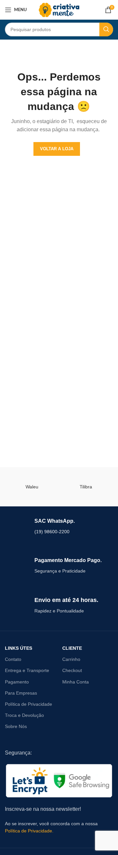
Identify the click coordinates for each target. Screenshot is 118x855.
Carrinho (71, 659)
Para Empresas (21, 693)
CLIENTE (72, 648)
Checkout (72, 670)
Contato (13, 659)
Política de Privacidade (28, 704)
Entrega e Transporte (27, 670)
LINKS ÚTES (18, 648)
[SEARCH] (106, 29)
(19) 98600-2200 (51, 531)
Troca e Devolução (24, 715)
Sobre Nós (16, 726)
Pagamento (17, 681)
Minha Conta (75, 681)
